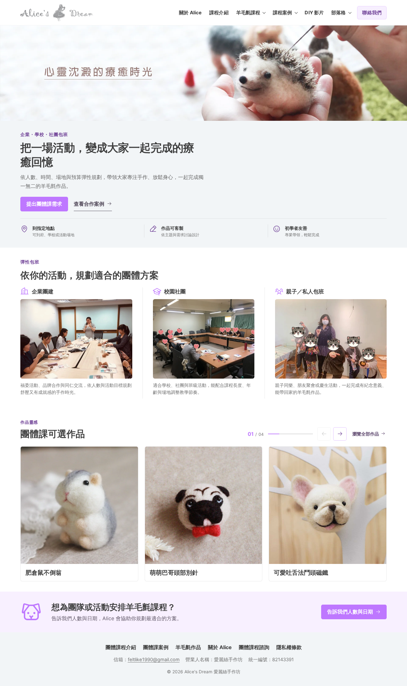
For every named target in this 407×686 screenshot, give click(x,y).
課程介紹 (219, 13)
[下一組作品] (340, 434)
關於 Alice (190, 13)
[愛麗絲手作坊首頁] (56, 12)
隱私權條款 (289, 647)
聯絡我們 (372, 13)
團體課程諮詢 (254, 647)
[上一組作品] (324, 434)
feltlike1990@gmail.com (154, 659)
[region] (203, 513)
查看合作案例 (89, 204)
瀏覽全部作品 (365, 433)
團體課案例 (156, 647)
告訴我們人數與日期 (350, 611)
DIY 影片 (314, 13)
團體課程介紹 (121, 647)
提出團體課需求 (44, 204)
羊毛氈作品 (188, 647)
